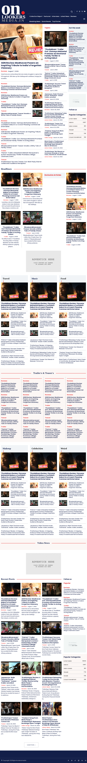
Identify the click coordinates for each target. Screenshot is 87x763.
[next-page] (38, 56)
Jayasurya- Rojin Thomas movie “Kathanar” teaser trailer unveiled (54, 95)
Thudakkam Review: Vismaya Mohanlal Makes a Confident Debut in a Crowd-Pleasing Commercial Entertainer (16, 87)
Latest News (49, 120)
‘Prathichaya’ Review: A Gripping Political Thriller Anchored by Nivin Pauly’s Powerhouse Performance (54, 105)
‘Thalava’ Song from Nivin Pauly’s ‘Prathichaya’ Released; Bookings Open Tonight (54, 133)
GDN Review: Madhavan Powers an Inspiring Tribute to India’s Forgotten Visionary (21, 65)
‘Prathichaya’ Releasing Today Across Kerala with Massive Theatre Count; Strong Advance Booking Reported (56, 115)
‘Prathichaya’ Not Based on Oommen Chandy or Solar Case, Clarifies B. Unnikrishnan (56, 153)
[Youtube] (84, 11)
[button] (71, 11)
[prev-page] (33, 56)
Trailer (3, 101)
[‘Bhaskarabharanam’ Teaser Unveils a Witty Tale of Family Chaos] (37, 113)
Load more (30, 745)
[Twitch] (78, 760)
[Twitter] (82, 11)
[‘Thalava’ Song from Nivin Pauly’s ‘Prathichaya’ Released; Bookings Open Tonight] (31, 708)
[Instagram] (79, 11)
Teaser (3, 111)
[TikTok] (75, 760)
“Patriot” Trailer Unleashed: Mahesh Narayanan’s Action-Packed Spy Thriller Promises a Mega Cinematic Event (20, 154)
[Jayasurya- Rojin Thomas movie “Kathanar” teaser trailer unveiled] (10, 668)
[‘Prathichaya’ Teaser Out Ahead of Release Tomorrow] (10, 708)
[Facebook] (77, 11)
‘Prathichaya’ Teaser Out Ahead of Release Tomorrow (55, 124)
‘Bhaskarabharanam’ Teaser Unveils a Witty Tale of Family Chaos (16, 114)
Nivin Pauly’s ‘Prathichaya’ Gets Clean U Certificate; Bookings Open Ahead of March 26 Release (54, 143)
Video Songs (49, 137)
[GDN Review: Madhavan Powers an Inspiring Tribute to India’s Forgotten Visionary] (21, 42)
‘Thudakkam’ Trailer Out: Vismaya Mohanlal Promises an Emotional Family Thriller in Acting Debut (14, 105)
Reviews (4, 71)
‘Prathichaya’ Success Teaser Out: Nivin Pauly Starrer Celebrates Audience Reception (21, 163)
